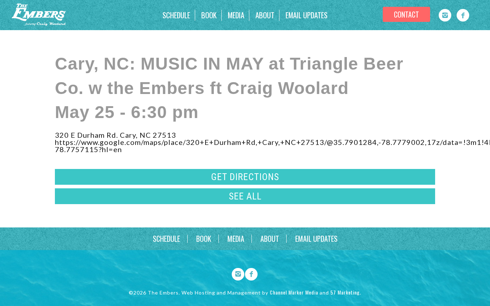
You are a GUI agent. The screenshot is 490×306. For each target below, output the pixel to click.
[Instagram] (445, 15)
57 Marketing (345, 292)
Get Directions (245, 176)
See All (245, 196)
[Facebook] (463, 15)
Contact (406, 14)
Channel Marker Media (294, 292)
